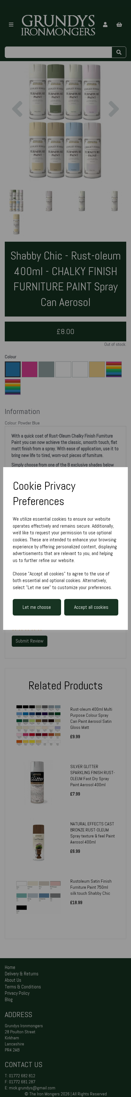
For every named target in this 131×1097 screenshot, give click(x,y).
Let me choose (37, 607)
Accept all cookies (91, 607)
